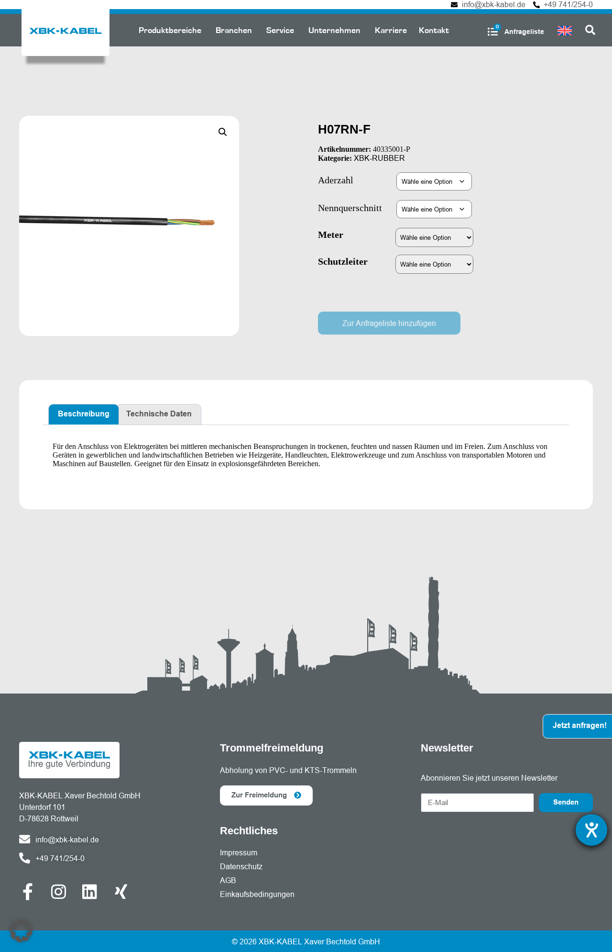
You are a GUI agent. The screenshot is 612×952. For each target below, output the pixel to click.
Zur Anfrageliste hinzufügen (389, 323)
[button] (222, 132)
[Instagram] (58, 891)
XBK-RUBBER (379, 158)
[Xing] (120, 891)
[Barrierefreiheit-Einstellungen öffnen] (591, 830)
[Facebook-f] (27, 891)
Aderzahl (335, 180)
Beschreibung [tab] (83, 414)
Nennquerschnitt (350, 207)
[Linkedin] (89, 891)
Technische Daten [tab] (159, 414)
